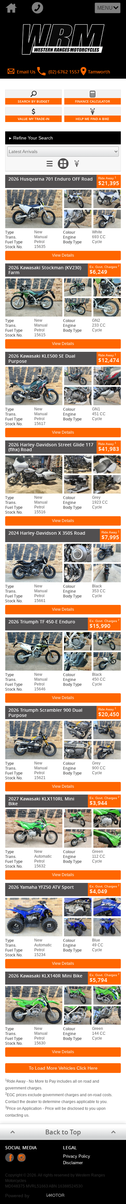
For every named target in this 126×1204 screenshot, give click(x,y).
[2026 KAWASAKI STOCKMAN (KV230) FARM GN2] (63, 297)
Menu (105, 8)
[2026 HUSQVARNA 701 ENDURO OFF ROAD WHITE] (63, 209)
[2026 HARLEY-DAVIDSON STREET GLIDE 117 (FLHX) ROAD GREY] (63, 474)
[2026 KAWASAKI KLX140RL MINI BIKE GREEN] (63, 1005)
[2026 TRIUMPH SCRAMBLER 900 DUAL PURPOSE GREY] (63, 740)
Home (13, 8)
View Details (63, 255)
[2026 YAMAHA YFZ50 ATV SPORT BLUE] (63, 917)
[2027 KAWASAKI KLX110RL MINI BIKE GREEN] (63, 828)
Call (39, 8)
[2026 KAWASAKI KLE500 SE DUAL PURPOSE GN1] (63, 386)
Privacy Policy (76, 1156)
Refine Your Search (30, 137)
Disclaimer (73, 1162)
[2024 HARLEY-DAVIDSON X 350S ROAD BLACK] (63, 563)
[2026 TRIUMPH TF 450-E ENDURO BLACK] (63, 651)
